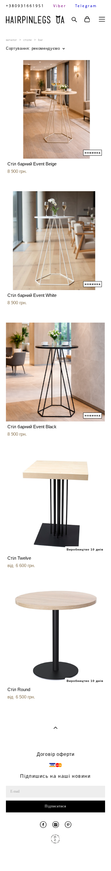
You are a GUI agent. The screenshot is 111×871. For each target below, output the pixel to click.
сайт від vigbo (55, 857)
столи (27, 39)
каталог (11, 39)
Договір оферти (56, 754)
